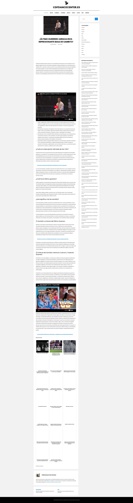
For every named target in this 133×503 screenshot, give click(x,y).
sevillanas (83, 54)
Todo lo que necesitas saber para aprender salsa (90, 189)
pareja (83, 48)
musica (83, 46)
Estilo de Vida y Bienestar (86, 42)
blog (82, 35)
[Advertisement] (56, 55)
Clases (78, 12)
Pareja (73, 12)
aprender (83, 27)
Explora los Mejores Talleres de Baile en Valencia (89, 72)
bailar (82, 33)
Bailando (46, 12)
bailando (41, 466)
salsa (82, 52)
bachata (83, 29)
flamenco (83, 44)
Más (82, 12)
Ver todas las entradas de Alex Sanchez (53, 482)
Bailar (51, 12)
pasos (82, 50)
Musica (68, 12)
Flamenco (57, 12)
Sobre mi (87, 12)
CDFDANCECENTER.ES (66, 7)
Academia (63, 12)
